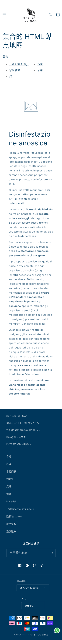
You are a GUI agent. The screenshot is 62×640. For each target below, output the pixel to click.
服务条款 (11, 524)
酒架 (40, 70)
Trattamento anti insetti (20, 509)
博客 (8, 494)
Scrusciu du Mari (26, 635)
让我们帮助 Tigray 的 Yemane (27, 64)
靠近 (8, 456)
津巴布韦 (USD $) (29, 588)
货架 (40, 64)
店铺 (8, 464)
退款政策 (11, 531)
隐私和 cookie (14, 516)
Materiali (11, 501)
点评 (8, 486)
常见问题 (11, 471)
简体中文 (29, 605)
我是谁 (10, 479)
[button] (4, 14)
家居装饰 (14, 70)
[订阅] (51, 553)
